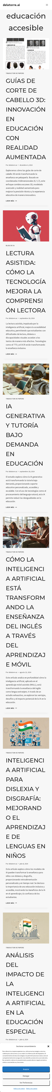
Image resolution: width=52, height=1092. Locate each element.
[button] (48, 1046)
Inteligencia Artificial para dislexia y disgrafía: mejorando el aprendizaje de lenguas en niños (26, 808)
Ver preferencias (26, 1083)
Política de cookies (19, 1088)
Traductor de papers (15, 73)
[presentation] (26, 53)
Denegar (26, 1076)
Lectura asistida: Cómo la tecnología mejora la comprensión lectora (26, 282)
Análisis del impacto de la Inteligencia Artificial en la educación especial (25, 993)
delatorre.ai (13, 165)
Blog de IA (10, 245)
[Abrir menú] (47, 5)
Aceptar (26, 1069)
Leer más (11, 201)
